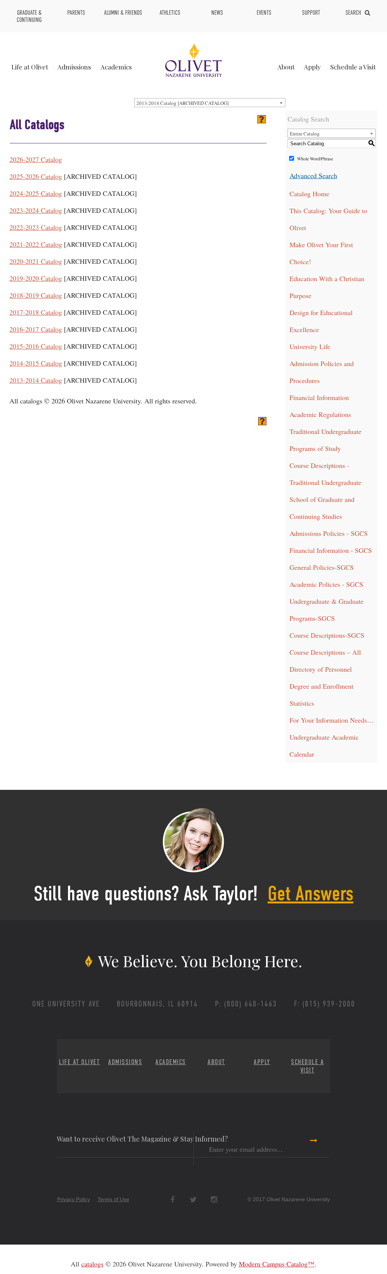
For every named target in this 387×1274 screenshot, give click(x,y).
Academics (116, 67)
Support (311, 12)
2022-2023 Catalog (35, 227)
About (285, 67)
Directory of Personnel (320, 669)
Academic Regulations (320, 414)
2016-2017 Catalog (35, 329)
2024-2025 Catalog (35, 193)
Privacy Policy (73, 1199)
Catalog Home (309, 193)
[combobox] (209, 102)
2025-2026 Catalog (35, 176)
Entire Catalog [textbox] (305, 133)
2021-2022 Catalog (35, 244)
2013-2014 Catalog (35, 380)
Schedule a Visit (353, 67)
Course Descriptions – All (325, 652)
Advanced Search (313, 175)
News (217, 12)
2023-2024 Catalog (35, 210)
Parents (76, 12)
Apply (312, 67)
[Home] (193, 59)
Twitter (193, 1200)
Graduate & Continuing (29, 16)
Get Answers (310, 894)
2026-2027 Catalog (35, 159)
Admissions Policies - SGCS (328, 533)
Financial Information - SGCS (330, 550)
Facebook (172, 1200)
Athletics (169, 12)
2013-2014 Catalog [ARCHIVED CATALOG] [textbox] (182, 103)
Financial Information (319, 397)
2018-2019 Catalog (35, 295)
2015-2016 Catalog (35, 346)
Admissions (74, 67)
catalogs (92, 1263)
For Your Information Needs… (331, 720)
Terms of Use (113, 1199)
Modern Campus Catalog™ (276, 1263)
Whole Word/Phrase (315, 158)
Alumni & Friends (123, 12)
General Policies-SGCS (321, 567)
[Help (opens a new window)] (261, 119)
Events (264, 12)
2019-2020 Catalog (35, 278)
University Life (309, 346)
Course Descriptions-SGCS (326, 635)
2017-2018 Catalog (35, 312)
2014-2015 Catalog (35, 363)
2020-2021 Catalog (35, 261)
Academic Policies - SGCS (326, 584)
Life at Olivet (29, 67)
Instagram (214, 1200)
